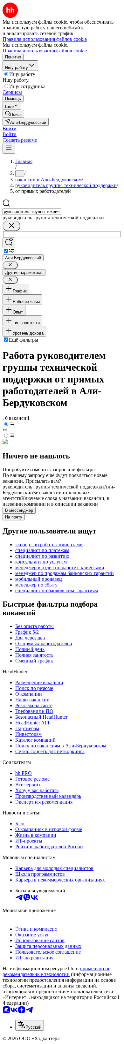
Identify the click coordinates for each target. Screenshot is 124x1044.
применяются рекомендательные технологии (56, 971)
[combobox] (32, 211)
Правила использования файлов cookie (45, 50)
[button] (10, 128)
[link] (13, 114)
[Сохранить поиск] (9, 243)
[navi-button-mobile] (9, 148)
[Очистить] (11, 226)
